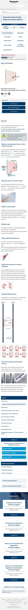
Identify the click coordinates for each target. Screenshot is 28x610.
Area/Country (14, 604)
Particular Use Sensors (6, 423)
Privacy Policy (16, 599)
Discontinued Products (6, 466)
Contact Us (14, 514)
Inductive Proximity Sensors (8, 420)
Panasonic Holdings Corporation (14, 602)
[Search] (24, 6)
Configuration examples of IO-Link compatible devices (12, 433)
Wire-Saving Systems (6, 429)
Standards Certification (6, 473)
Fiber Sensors (4, 407)
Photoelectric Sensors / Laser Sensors (10, 410)
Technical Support (13, 103)
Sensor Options (4, 426)
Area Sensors (4, 11)
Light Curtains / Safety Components (9, 413)
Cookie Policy (22, 599)
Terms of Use (9, 599)
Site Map (3, 599)
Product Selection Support (13, 107)
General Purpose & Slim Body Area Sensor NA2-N (13, 404)
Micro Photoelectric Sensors (8, 416)
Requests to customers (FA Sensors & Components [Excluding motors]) (13, 591)
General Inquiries (13, 111)
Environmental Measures (7, 470)
